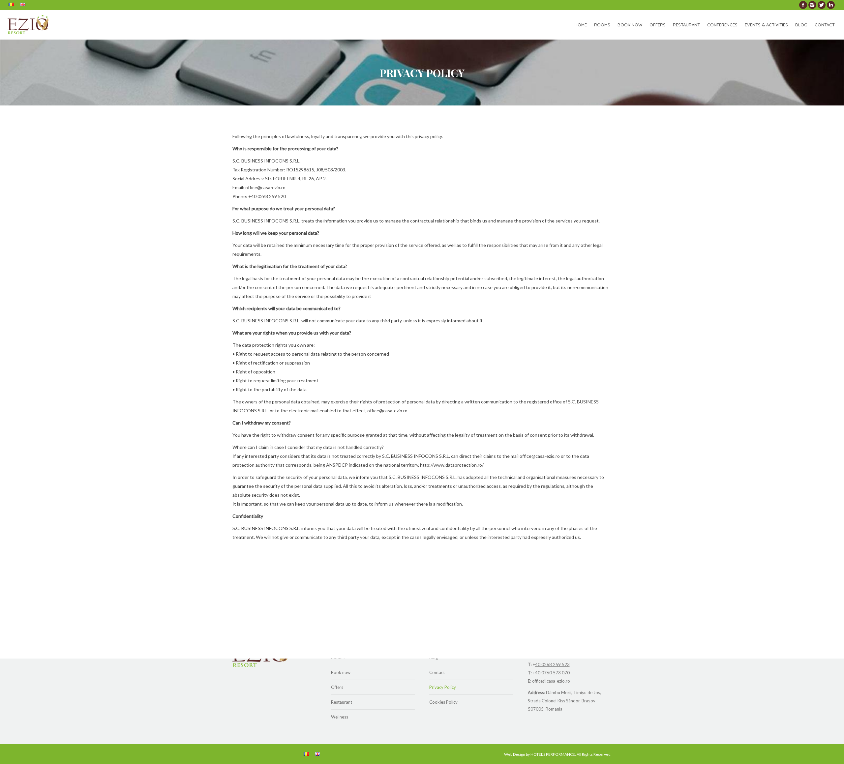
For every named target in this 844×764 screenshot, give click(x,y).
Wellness (339, 717)
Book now (340, 672)
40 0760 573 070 (552, 672)
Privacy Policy (442, 687)
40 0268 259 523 (552, 664)
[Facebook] (803, 5)
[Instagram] (812, 5)
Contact (437, 672)
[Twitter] (822, 5)
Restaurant (341, 702)
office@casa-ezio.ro (551, 681)
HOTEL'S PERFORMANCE (552, 754)
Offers (337, 687)
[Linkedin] (831, 5)
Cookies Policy (443, 702)
